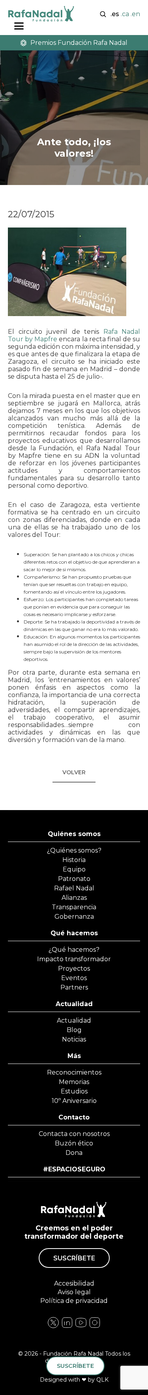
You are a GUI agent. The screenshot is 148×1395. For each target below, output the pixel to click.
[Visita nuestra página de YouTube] (94, 1326)
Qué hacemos (74, 933)
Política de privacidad (74, 1300)
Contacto (74, 1117)
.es (115, 14)
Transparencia (74, 907)
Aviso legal (74, 1292)
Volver (74, 772)
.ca (125, 14)
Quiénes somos (74, 834)
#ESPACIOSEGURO (74, 1169)
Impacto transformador (74, 959)
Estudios (74, 1091)
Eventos (74, 978)
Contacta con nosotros (74, 1134)
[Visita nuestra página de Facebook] (53, 1326)
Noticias (74, 1039)
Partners (74, 987)
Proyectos (74, 968)
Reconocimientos (74, 1072)
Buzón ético (74, 1143)
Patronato (74, 879)
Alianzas (74, 897)
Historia (74, 860)
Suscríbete (74, 1258)
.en (135, 14)
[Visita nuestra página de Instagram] (67, 1326)
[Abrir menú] (19, 26)
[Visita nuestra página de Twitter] (81, 1326)
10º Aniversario (74, 1101)
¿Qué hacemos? (74, 949)
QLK (102, 1379)
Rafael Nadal (74, 888)
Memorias (74, 1082)
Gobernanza (74, 916)
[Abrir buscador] (103, 13)
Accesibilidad (74, 1283)
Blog (74, 1030)
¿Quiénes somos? (74, 850)
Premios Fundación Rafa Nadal (78, 42)
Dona (74, 1152)
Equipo (74, 869)
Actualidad (74, 1004)
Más (74, 1056)
